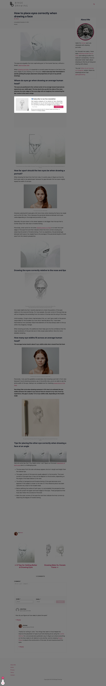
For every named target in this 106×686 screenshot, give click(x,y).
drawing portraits (23, 69)
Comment (17, 581)
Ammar (17, 18)
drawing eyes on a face (44, 227)
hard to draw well (23, 65)
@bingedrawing (80, 74)
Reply (19, 620)
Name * (18, 599)
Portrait (15, 24)
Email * (38, 599)
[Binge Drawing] (23, 4)
